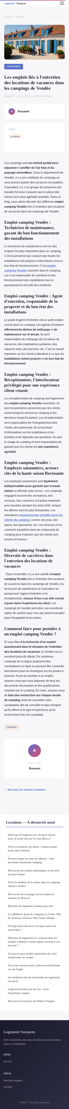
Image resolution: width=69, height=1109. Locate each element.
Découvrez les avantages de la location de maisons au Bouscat (31, 896)
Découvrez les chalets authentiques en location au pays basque (34, 872)
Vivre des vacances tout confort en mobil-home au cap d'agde (34, 967)
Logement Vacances (19, 1032)
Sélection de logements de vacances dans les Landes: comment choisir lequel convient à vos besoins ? (34, 941)
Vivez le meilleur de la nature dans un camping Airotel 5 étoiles (34, 884)
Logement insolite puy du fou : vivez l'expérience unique (28, 991)
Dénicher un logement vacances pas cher (30, 905)
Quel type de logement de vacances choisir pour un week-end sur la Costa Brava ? (31, 836)
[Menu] (61, 3)
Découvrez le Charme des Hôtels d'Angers (31, 1001)
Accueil (8, 17)
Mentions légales (13, 1080)
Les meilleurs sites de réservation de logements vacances (34, 979)
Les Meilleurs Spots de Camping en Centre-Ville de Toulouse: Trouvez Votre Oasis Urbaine (34, 916)
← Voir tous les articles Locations (25, 789)
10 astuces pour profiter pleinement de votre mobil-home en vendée (32, 955)
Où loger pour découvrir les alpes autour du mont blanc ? (32, 927)
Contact (8, 1086)
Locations (20, 17)
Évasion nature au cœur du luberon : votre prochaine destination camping (31, 860)
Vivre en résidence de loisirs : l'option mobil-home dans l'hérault (33, 848)
